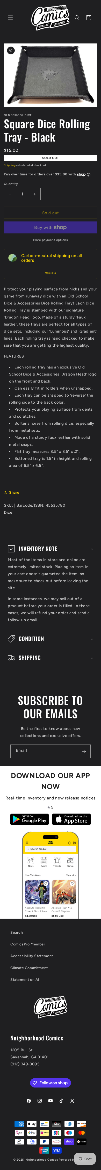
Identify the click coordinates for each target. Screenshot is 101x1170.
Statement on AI (24, 979)
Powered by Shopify (73, 1159)
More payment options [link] (50, 240)
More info (50, 272)
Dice (8, 512)
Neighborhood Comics (42, 1159)
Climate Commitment (29, 968)
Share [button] (14, 492)
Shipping (10, 165)
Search (16, 932)
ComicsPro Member (27, 944)
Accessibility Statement (31, 956)
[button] (10, 17)
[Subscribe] (83, 751)
